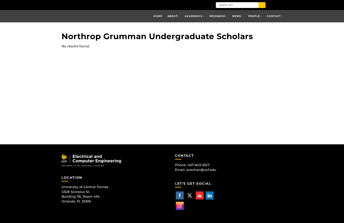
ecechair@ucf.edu (201, 170)
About (172, 16)
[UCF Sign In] (197, 5)
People (254, 16)
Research (217, 16)
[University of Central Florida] (107, 5)
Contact (274, 16)
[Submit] (262, 5)
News (236, 16)
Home (157, 16)
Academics (193, 16)
